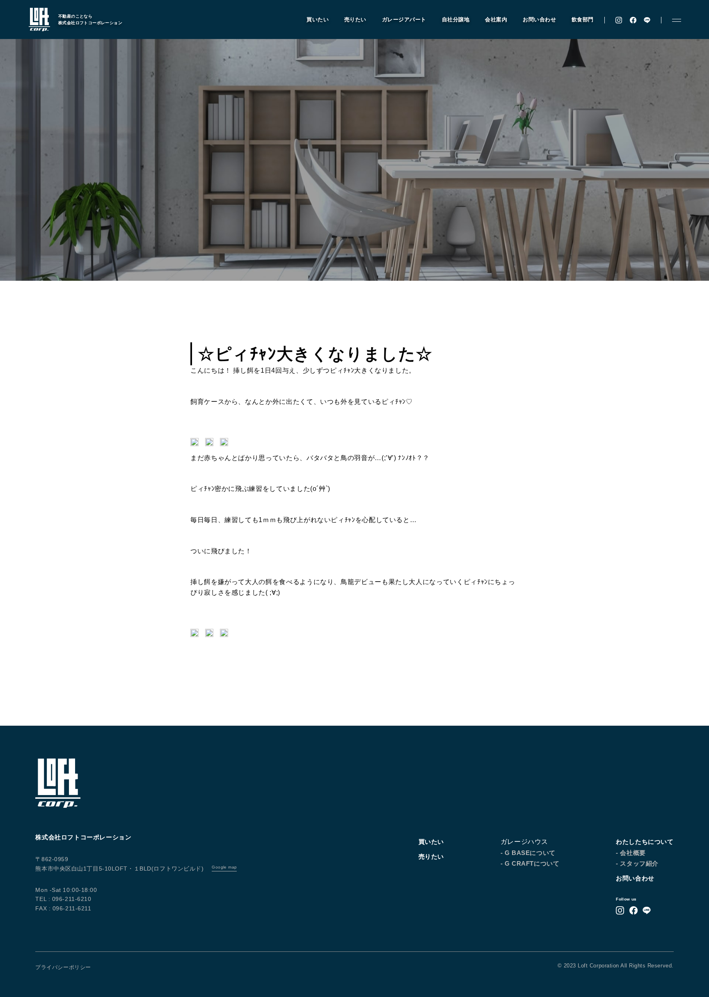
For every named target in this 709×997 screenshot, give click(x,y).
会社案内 (496, 20)
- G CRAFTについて (530, 863)
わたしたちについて (644, 841)
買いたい (317, 20)
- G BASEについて (528, 852)
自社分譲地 (456, 20)
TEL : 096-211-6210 (63, 899)
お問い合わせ (539, 20)
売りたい (355, 20)
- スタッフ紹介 (637, 863)
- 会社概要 (631, 852)
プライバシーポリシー (63, 967)
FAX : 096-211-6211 (63, 908)
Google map (224, 867)
